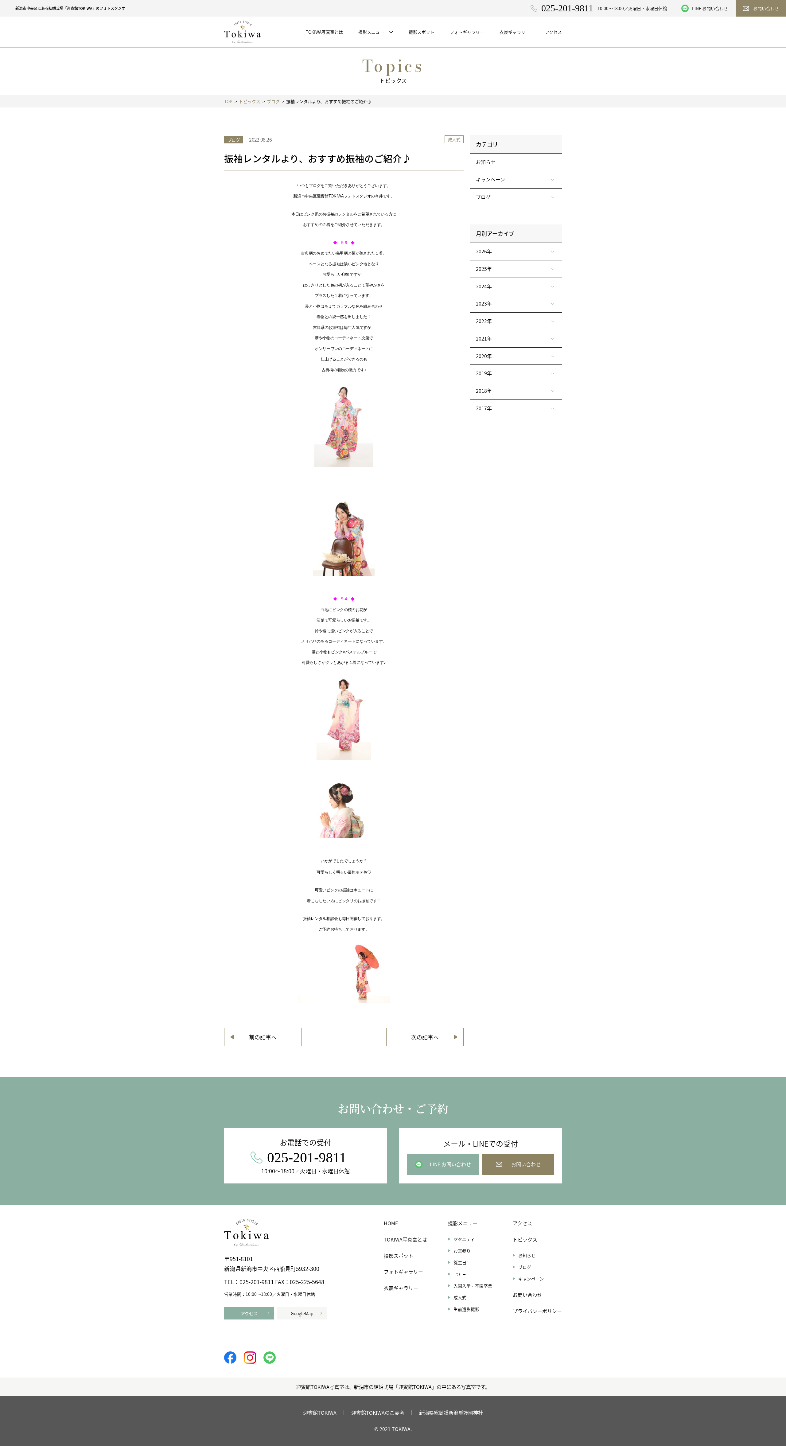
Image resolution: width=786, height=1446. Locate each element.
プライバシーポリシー (537, 1311)
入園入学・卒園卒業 (472, 1286)
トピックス (525, 1239)
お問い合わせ (527, 1294)
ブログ (524, 1267)
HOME (391, 1223)
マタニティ (464, 1239)
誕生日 (459, 1262)
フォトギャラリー (403, 1271)
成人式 (459, 1297)
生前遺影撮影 (466, 1309)
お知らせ (486, 162)
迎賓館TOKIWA (320, 1412)
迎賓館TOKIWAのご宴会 (377, 1412)
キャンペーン (531, 1279)
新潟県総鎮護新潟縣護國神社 (451, 1412)
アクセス (522, 1223)
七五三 (459, 1274)
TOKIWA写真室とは (405, 1239)
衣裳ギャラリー (401, 1288)
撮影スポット (398, 1255)
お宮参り (462, 1251)
